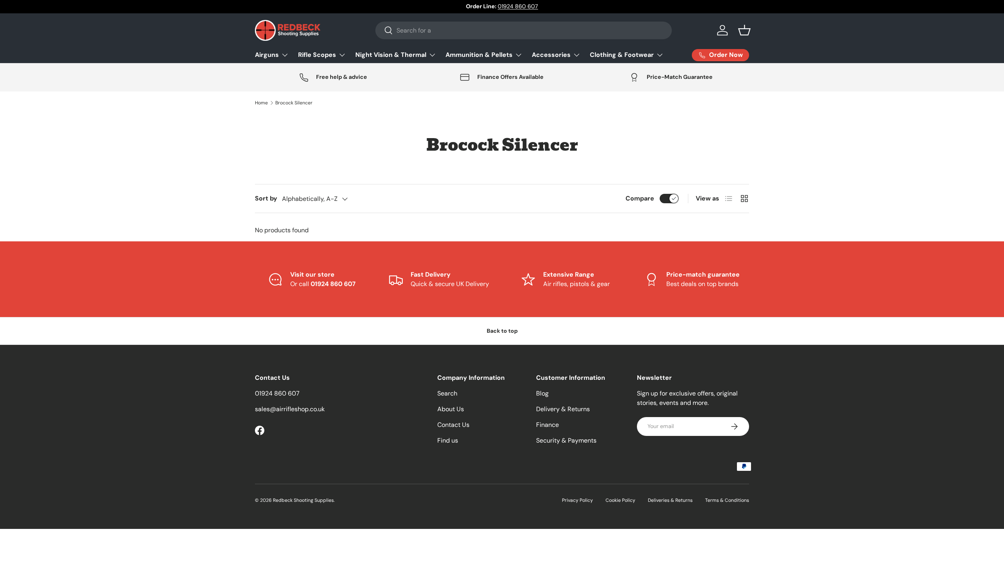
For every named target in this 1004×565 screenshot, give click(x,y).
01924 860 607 (518, 6)
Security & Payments (566, 440)
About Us (450, 409)
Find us (447, 440)
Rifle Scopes (317, 55)
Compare (640, 198)
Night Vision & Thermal (390, 55)
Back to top (502, 330)
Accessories (551, 55)
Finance (547, 425)
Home (261, 102)
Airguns (267, 55)
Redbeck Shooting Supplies (303, 500)
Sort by (266, 198)
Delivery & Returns (563, 409)
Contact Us (453, 425)
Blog (542, 393)
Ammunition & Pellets (479, 55)
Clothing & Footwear (622, 55)
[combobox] (523, 30)
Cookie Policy (620, 500)
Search (447, 393)
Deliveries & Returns (670, 500)
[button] (744, 30)
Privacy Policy (577, 500)
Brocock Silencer (294, 102)
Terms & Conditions (727, 500)
